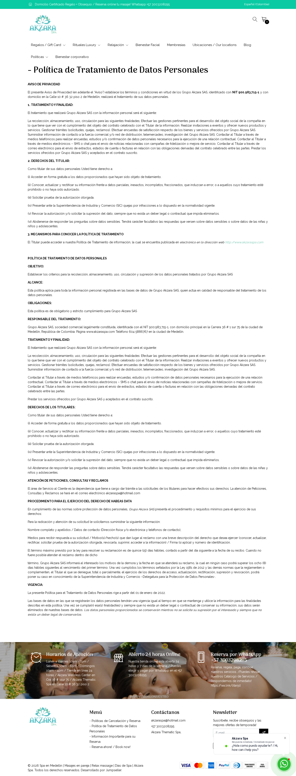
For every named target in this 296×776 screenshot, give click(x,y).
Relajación (116, 45)
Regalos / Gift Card (46, 45)
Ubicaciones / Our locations (214, 45)
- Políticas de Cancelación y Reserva (114, 721)
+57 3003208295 (162, 726)
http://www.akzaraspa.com (244, 242)
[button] (257, 4)
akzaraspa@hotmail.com (168, 720)
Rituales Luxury (85, 45)
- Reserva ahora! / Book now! (109, 747)
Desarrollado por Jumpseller (101, 770)
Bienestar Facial (148, 45)
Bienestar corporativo (72, 57)
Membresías (176, 45)
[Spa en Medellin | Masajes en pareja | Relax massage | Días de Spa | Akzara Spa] (43, 24)
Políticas (38, 57)
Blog (247, 45)
